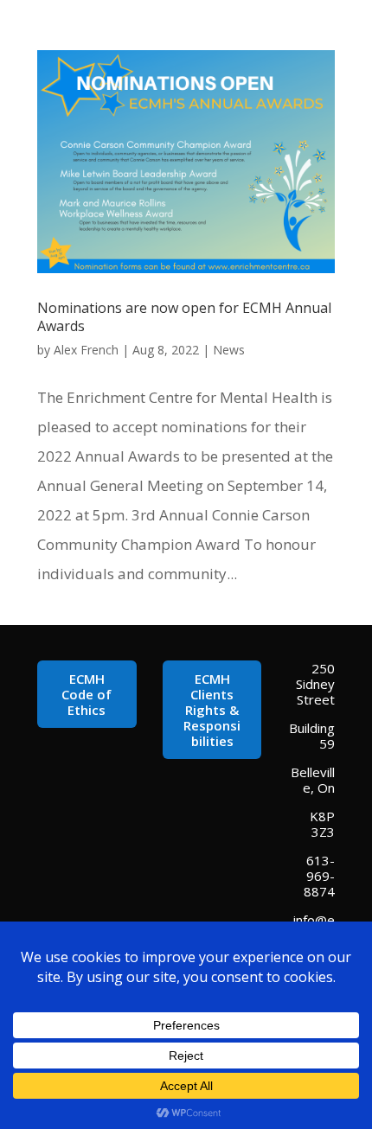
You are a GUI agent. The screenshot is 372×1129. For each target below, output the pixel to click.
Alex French (86, 349)
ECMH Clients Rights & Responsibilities (212, 709)
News (229, 349)
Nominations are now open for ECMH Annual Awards (184, 316)
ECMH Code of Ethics (86, 694)
